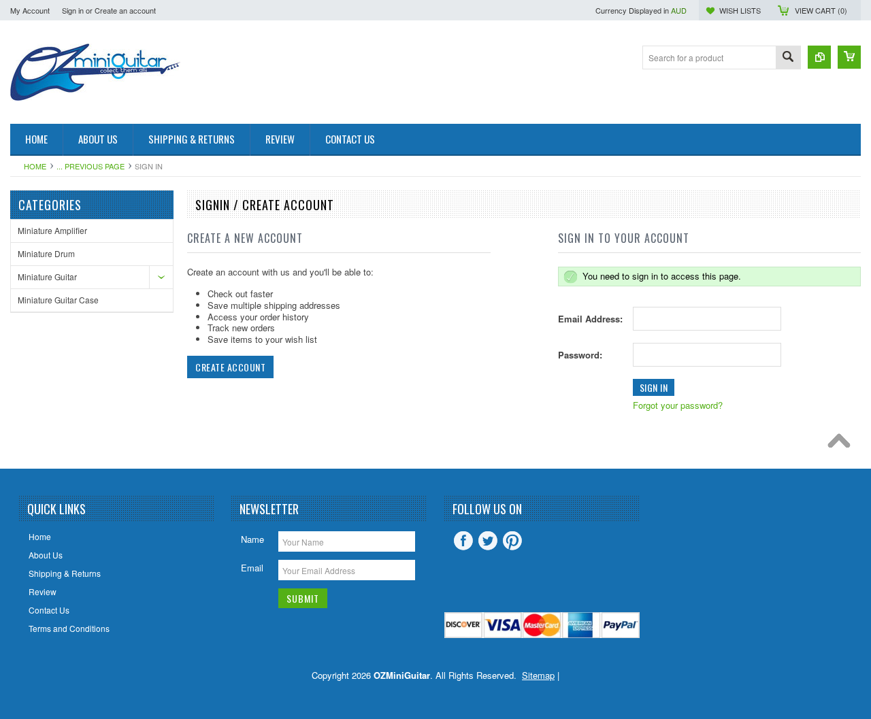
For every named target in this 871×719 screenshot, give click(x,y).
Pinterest (512, 540)
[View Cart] (849, 57)
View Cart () (821, 10)
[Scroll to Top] (842, 444)
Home (35, 166)
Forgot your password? (678, 405)
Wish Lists (740, 10)
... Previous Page (90, 166)
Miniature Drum (46, 253)
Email (252, 567)
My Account (30, 10)
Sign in (73, 10)
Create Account (230, 367)
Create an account (125, 10)
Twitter (487, 540)
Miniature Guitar (47, 276)
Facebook (463, 540)
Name (252, 539)
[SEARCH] (788, 58)
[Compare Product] (819, 57)
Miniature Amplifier (52, 230)
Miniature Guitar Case (58, 299)
